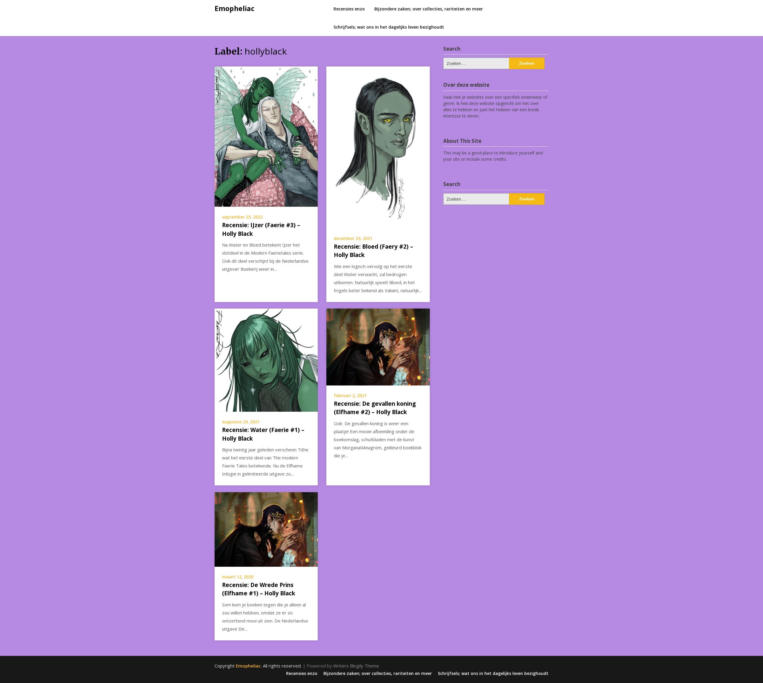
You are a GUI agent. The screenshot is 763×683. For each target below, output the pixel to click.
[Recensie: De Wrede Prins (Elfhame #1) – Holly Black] (266, 529)
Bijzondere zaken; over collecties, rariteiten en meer (428, 9)
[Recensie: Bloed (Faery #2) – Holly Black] (377, 147)
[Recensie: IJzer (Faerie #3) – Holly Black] (266, 136)
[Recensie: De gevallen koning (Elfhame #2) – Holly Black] (377, 346)
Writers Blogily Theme (356, 666)
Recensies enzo (349, 9)
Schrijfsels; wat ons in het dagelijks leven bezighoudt (389, 27)
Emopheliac (235, 8)
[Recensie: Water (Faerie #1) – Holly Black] (266, 360)
